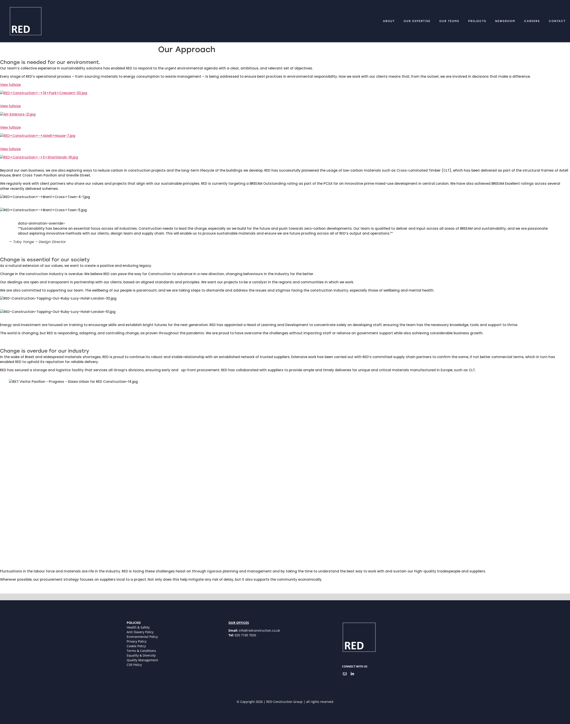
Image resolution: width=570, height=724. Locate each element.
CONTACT (557, 21)
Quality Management (142, 660)
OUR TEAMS (449, 21)
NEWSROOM (505, 21)
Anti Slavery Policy (140, 632)
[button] (285, 84)
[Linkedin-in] (352, 673)
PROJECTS (477, 21)
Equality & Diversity (141, 655)
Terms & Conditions (141, 651)
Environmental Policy (142, 637)
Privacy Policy (137, 641)
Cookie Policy (136, 646)
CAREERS (532, 21)
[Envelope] (345, 673)
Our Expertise (417, 21)
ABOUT (389, 21)
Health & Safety (138, 627)
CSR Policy (134, 665)
